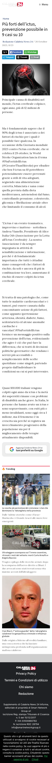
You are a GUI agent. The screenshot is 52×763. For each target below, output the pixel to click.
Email (36, 57)
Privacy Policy (26, 673)
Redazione (26, 693)
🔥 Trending (8, 468)
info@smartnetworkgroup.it (26, 727)
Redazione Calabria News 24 (18, 41)
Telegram (10, 57)
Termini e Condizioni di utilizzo (26, 680)
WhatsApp (31, 52)
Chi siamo (26, 687)
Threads (23, 57)
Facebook (17, 52)
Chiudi (35, 759)
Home (6, 18)
